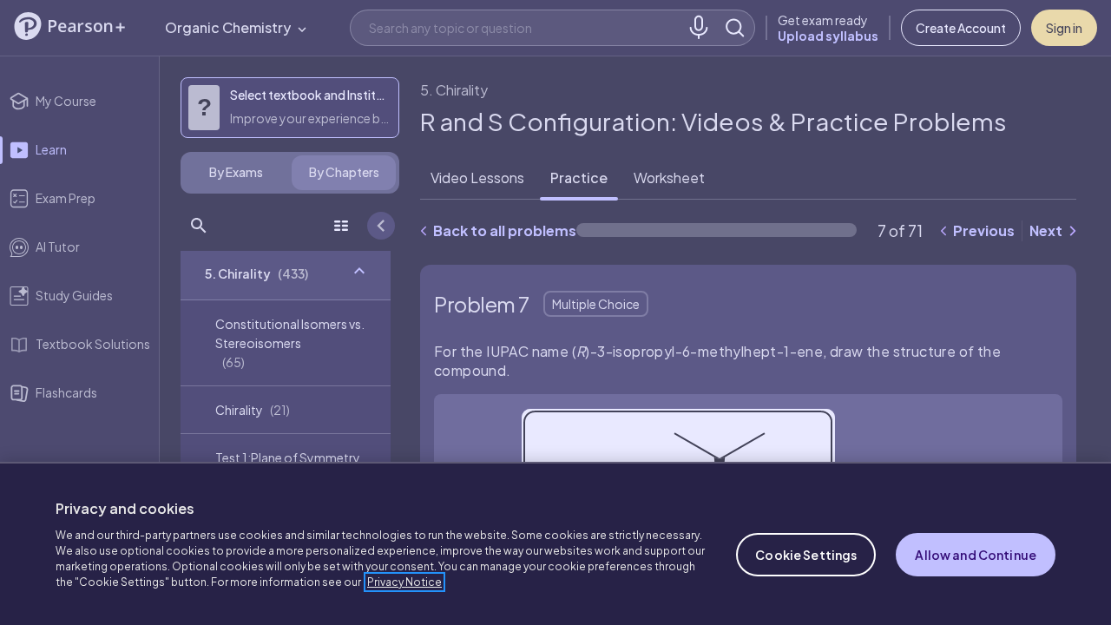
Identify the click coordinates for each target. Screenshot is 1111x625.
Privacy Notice (404, 582)
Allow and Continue (975, 554)
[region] (555, 543)
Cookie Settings (806, 554)
